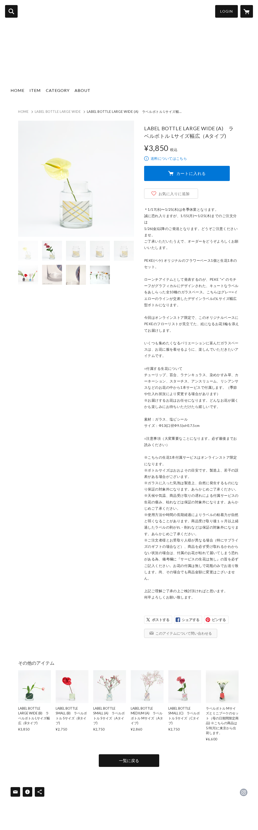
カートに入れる (191, 173)
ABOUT (82, 90)
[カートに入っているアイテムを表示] (246, 11)
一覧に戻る (129, 760)
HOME (17, 90)
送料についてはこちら (169, 158)
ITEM (35, 90)
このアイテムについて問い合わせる (183, 633)
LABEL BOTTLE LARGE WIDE (58, 112)
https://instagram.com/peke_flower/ (243, 792)
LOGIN (226, 11)
